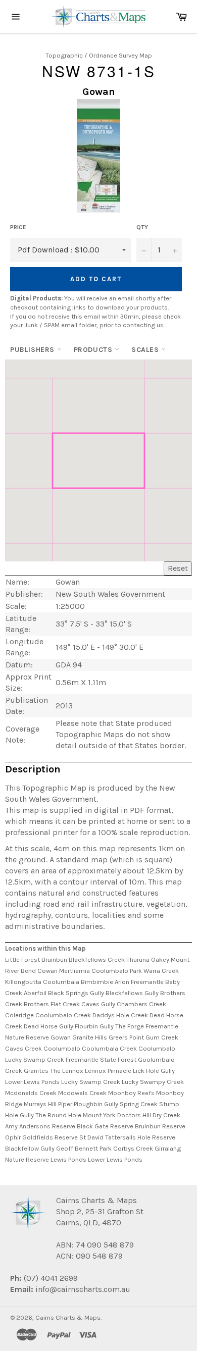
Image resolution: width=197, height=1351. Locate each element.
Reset (178, 568)
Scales (146, 349)
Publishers (33, 349)
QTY (142, 227)
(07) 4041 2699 (50, 1278)
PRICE (18, 227)
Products (94, 349)
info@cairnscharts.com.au (82, 1289)
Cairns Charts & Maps (68, 1317)
